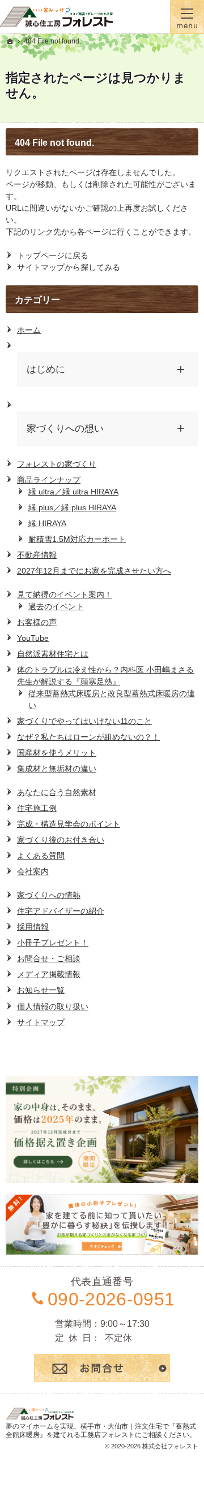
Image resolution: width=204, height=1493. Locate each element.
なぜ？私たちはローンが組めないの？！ (88, 736)
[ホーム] (10, 41)
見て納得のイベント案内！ (64, 594)
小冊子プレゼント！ (52, 942)
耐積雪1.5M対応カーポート (77, 539)
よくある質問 (41, 855)
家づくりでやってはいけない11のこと (84, 721)
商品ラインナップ (48, 479)
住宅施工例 (37, 808)
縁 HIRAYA (47, 523)
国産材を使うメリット (56, 752)
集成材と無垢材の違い (56, 768)
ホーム (29, 330)
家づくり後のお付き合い (60, 839)
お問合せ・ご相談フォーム (102, 1368)
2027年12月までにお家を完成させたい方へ (94, 570)
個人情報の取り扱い (52, 1006)
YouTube (33, 638)
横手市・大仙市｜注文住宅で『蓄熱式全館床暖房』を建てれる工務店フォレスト (101, 1430)
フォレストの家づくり (56, 463)
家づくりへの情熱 (48, 895)
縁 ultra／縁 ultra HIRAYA (73, 491)
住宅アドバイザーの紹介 (60, 910)
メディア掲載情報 (48, 974)
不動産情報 (37, 554)
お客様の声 (37, 622)
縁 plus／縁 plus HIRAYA (72, 507)
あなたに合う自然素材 (56, 792)
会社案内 (33, 871)
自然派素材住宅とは (52, 653)
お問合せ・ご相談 (48, 958)
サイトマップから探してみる (68, 267)
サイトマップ (41, 1022)
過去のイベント (56, 606)
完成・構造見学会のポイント (68, 823)
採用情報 (33, 926)
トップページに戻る (52, 255)
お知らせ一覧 (41, 990)
